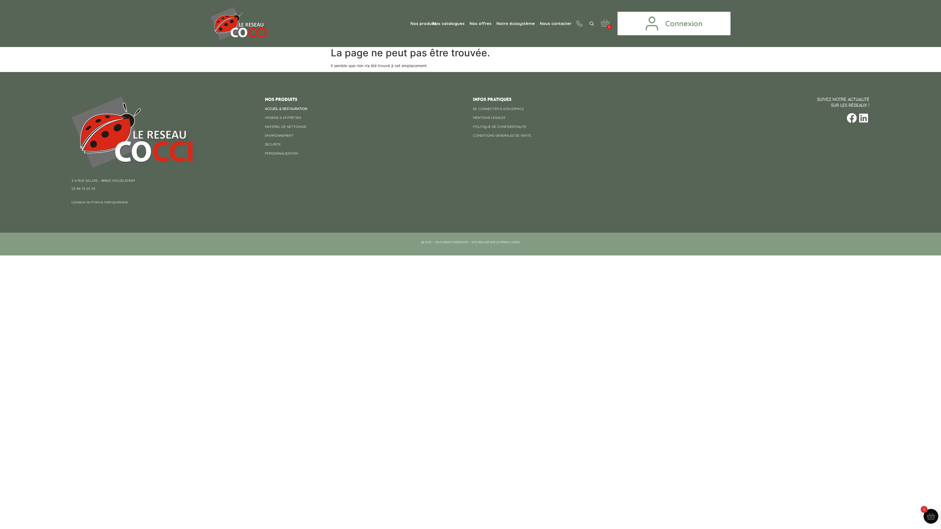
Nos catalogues (449, 23)
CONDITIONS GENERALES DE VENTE (502, 135)
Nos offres (481, 23)
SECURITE (273, 144)
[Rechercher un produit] (591, 23)
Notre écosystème (515, 23)
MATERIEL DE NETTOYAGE (286, 126)
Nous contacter (555, 23)
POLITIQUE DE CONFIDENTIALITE (499, 126)
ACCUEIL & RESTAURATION (286, 109)
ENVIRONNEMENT (279, 135)
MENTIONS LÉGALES (489, 117)
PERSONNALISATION (281, 153)
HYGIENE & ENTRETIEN (283, 117)
